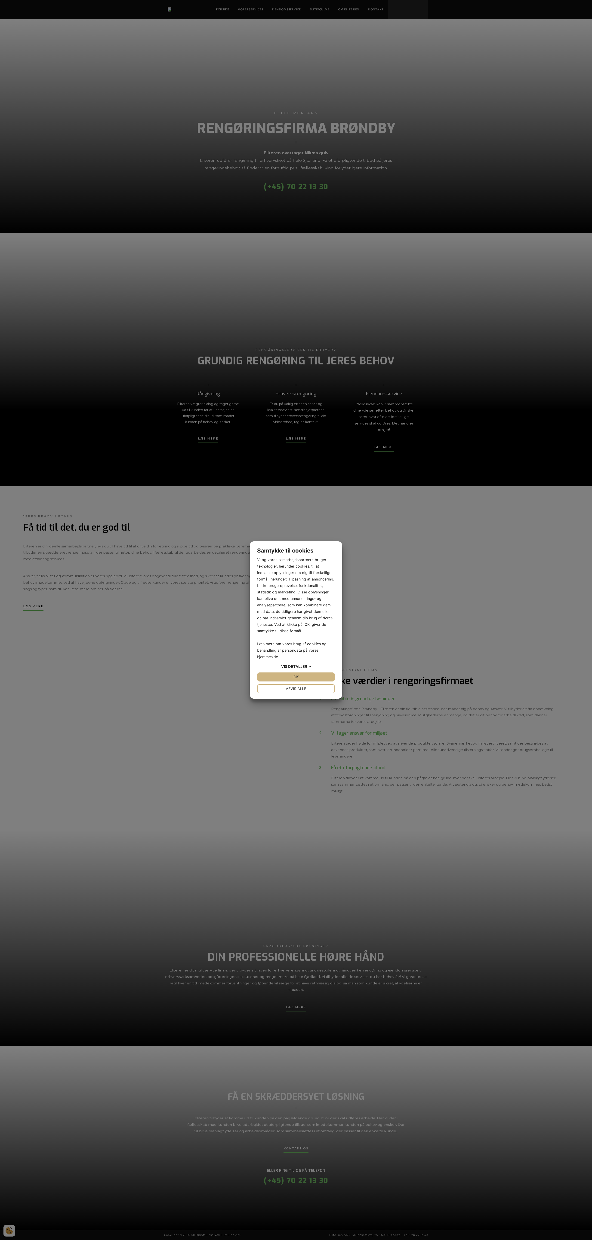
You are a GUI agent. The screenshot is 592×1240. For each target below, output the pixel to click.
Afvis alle (296, 688)
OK (296, 677)
